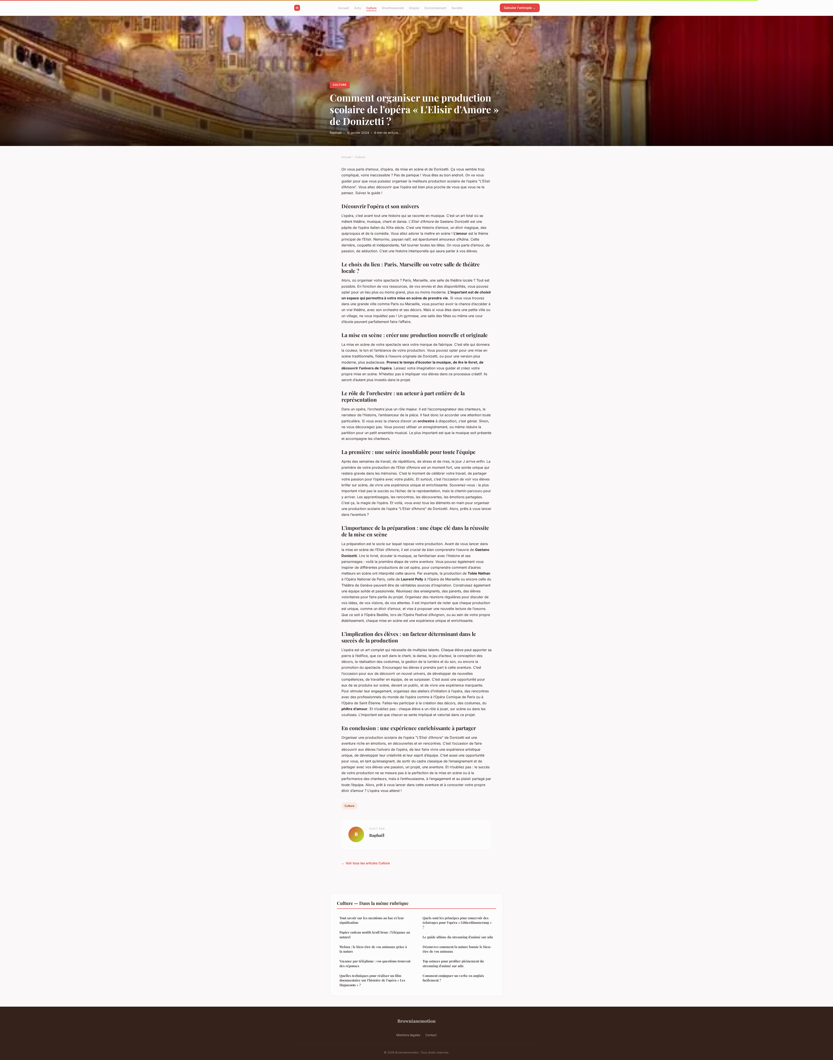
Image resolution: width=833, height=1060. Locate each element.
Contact (431, 1035)
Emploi (414, 8)
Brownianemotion (416, 1021)
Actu (357, 8)
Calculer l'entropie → (520, 8)
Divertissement (393, 8)
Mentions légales (408, 1035)
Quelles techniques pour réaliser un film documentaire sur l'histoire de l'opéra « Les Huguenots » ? (372, 980)
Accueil (343, 8)
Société (456, 8)
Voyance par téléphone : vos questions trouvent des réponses (374, 963)
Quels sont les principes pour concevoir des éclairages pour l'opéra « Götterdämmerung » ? (457, 922)
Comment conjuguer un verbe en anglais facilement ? (453, 977)
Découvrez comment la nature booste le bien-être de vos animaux (457, 949)
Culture (371, 8)
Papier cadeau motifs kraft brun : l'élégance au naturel (374, 934)
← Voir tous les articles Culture (365, 863)
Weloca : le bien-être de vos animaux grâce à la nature (373, 949)
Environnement (435, 8)
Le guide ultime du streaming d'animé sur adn (458, 937)
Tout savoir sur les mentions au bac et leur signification (371, 920)
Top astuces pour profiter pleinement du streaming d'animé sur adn (453, 963)
